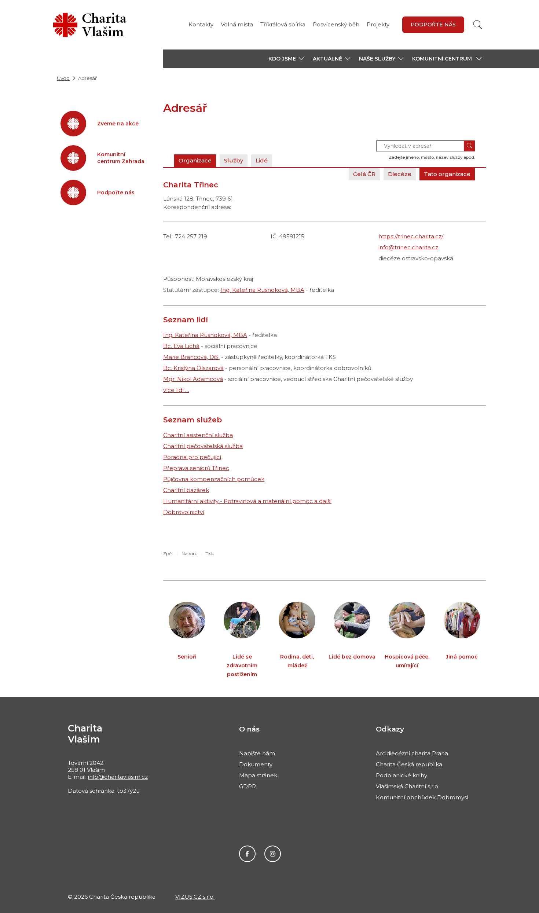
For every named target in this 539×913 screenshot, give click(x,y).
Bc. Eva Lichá (181, 345)
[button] (286, 59)
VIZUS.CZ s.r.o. (194, 896)
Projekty (378, 24)
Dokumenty (255, 764)
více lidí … (176, 389)
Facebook (247, 854)
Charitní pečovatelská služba (203, 446)
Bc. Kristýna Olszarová (193, 367)
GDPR (247, 786)
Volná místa (237, 24)
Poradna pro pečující (192, 457)
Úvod (63, 78)
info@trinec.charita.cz (408, 247)
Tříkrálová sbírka (282, 24)
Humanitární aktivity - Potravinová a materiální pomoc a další (247, 501)
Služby (233, 160)
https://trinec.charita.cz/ (410, 236)
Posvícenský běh (336, 24)
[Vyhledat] (478, 24)
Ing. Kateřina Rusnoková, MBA (262, 289)
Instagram (272, 854)
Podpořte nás (433, 24)
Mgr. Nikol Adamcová (193, 378)
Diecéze (399, 173)
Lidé (262, 160)
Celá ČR (364, 173)
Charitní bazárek (186, 490)
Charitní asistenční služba (198, 435)
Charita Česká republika (409, 764)
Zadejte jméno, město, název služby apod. (432, 157)
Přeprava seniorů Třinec (196, 468)
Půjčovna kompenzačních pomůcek (213, 479)
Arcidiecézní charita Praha (412, 753)
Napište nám (257, 753)
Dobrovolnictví (183, 512)
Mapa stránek (258, 775)
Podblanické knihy (401, 775)
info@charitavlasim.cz (118, 776)
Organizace (195, 160)
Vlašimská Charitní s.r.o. (407, 786)
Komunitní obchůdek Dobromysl (422, 797)
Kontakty (200, 24)
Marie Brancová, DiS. (191, 356)
